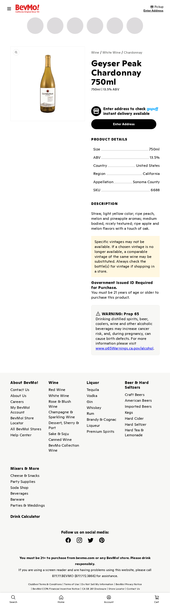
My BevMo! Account (20, 410)
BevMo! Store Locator (22, 420)
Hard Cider (134, 418)
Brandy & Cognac (101, 419)
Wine (95, 52)
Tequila (93, 389)
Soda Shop (19, 487)
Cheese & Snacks (24, 475)
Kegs (129, 412)
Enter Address (153, 10)
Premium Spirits (100, 431)
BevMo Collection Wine (64, 448)
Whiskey (94, 407)
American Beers (138, 400)
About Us (18, 395)
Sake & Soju (59, 433)
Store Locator (115, 588)
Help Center (21, 435)
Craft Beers (134, 394)
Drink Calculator (25, 516)
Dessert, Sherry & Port (64, 425)
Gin (90, 401)
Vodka (92, 395)
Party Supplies (22, 481)
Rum (90, 413)
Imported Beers (138, 406)
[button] (10, 8)
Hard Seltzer (135, 424)
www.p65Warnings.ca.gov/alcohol (124, 348)
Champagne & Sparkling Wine (62, 414)
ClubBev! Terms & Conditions (45, 584)
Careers (17, 401)
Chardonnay (133, 52)
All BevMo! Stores (25, 429)
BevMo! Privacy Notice (128, 584)
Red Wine (57, 389)
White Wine (111, 52)
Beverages (19, 493)
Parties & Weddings (27, 505)
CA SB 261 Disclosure (93, 588)
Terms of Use (71, 584)
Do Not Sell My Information (96, 584)
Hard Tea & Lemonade (134, 432)
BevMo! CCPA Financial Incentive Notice (55, 588)
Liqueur (93, 425)
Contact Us (19, 389)
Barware (17, 499)
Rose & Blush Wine (60, 404)
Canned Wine (60, 439)
